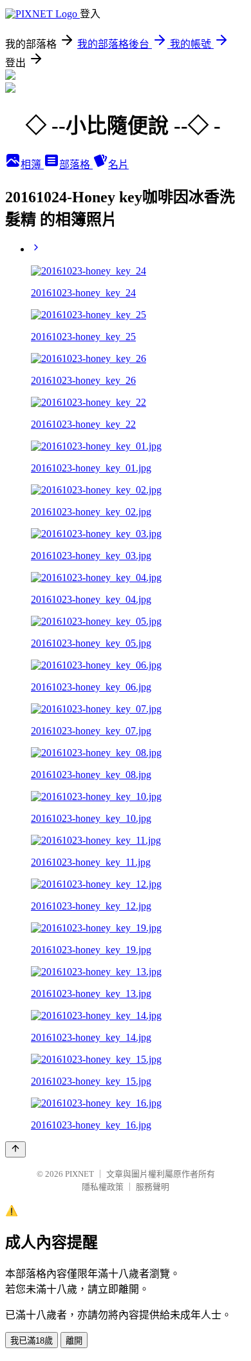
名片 (118, 164)
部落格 (76, 164)
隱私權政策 (103, 1187)
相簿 (32, 164)
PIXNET (79, 1174)
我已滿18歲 (31, 1341)
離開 (74, 1341)
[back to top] (15, 1149)
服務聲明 (152, 1187)
